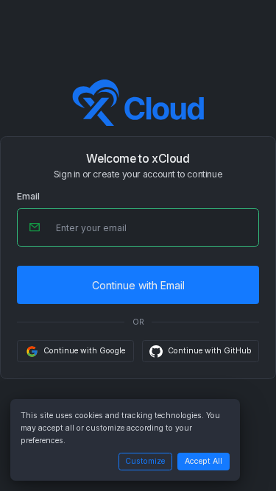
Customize (145, 461)
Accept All (203, 461)
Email (28, 196)
